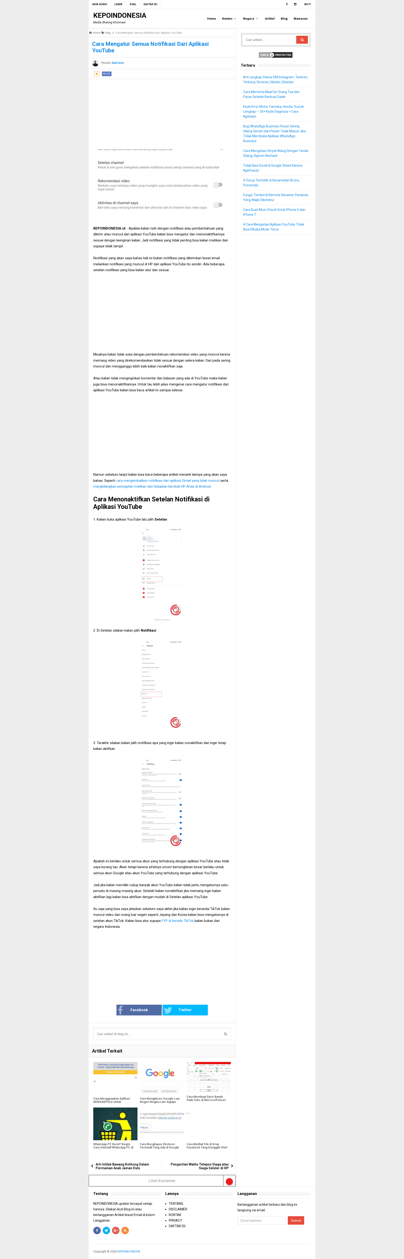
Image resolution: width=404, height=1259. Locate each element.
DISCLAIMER (178, 1209)
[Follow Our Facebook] (286, 4)
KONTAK (175, 1215)
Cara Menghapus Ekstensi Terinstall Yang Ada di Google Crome (159, 1147)
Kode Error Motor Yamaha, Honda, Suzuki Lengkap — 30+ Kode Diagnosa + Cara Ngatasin (273, 111)
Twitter (185, 1010)
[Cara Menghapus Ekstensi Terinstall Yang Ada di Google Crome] (162, 1124)
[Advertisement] (162, 111)
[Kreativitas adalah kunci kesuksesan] (310, 1251)
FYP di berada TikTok (178, 921)
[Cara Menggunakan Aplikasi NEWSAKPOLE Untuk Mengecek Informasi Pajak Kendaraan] (115, 1078)
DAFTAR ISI (177, 1226)
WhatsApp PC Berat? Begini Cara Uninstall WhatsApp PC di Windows (113, 1147)
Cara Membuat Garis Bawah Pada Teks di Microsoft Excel (206, 1098)
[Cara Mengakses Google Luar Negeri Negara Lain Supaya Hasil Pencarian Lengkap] (162, 1078)
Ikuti (307, 4)
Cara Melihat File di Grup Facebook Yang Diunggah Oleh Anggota (207, 1147)
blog (106, 73)
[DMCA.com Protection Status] (275, 55)
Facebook (139, 1010)
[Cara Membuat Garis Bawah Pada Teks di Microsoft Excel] (209, 1077)
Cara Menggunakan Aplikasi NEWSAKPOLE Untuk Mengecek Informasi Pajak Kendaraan (111, 1103)
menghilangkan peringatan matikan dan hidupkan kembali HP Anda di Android (152, 486)
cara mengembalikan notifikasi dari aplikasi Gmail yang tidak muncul (168, 480)
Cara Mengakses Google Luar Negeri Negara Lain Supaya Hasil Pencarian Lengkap (160, 1102)
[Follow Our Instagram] (295, 4)
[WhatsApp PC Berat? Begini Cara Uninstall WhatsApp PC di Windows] (115, 1124)
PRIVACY (175, 1220)
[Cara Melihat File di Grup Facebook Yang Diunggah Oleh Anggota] (209, 1124)
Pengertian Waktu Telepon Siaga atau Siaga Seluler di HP (200, 1166)
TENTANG (176, 1203)
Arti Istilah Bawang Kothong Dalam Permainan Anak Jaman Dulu (122, 1166)
